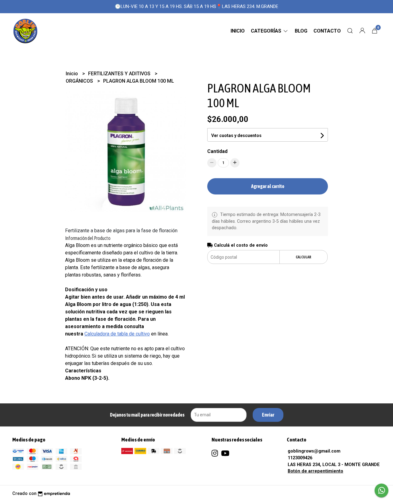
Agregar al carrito (267, 186)
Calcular (303, 257)
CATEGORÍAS (266, 31)
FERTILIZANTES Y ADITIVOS (120, 73)
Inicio (238, 31)
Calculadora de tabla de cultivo (117, 334)
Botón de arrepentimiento (315, 471)
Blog (301, 31)
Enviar (268, 415)
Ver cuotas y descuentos (236, 135)
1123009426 (300, 458)
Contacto (327, 31)
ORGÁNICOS (80, 81)
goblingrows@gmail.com (314, 451)
